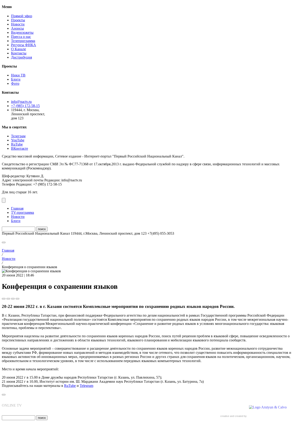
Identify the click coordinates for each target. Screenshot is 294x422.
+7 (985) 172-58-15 (25, 106)
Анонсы (17, 28)
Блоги (15, 79)
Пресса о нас (21, 37)
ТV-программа (22, 212)
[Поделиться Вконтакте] (8, 298)
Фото (15, 83)
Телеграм (18, 136)
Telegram (86, 386)
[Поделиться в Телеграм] (4, 298)
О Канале (18, 49)
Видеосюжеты (22, 32)
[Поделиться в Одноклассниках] (13, 298)
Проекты (18, 20)
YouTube (17, 140)
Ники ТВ (18, 75)
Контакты (18, 53)
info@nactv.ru (21, 102)
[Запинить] (17, 298)
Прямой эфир (21, 16)
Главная (17, 208)
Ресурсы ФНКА (23, 45)
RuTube (17, 144)
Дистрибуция (21, 57)
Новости (18, 24)
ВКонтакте (19, 148)
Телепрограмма (23, 41)
